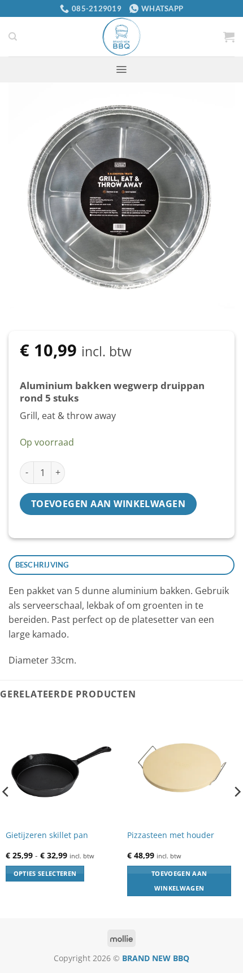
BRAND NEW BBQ (155, 958)
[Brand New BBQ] (121, 36)
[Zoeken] (12, 36)
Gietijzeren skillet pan (47, 835)
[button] (229, 36)
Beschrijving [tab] (42, 564)
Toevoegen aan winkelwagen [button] (179, 880)
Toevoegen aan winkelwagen (108, 504)
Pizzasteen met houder (170, 835)
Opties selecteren (45, 873)
